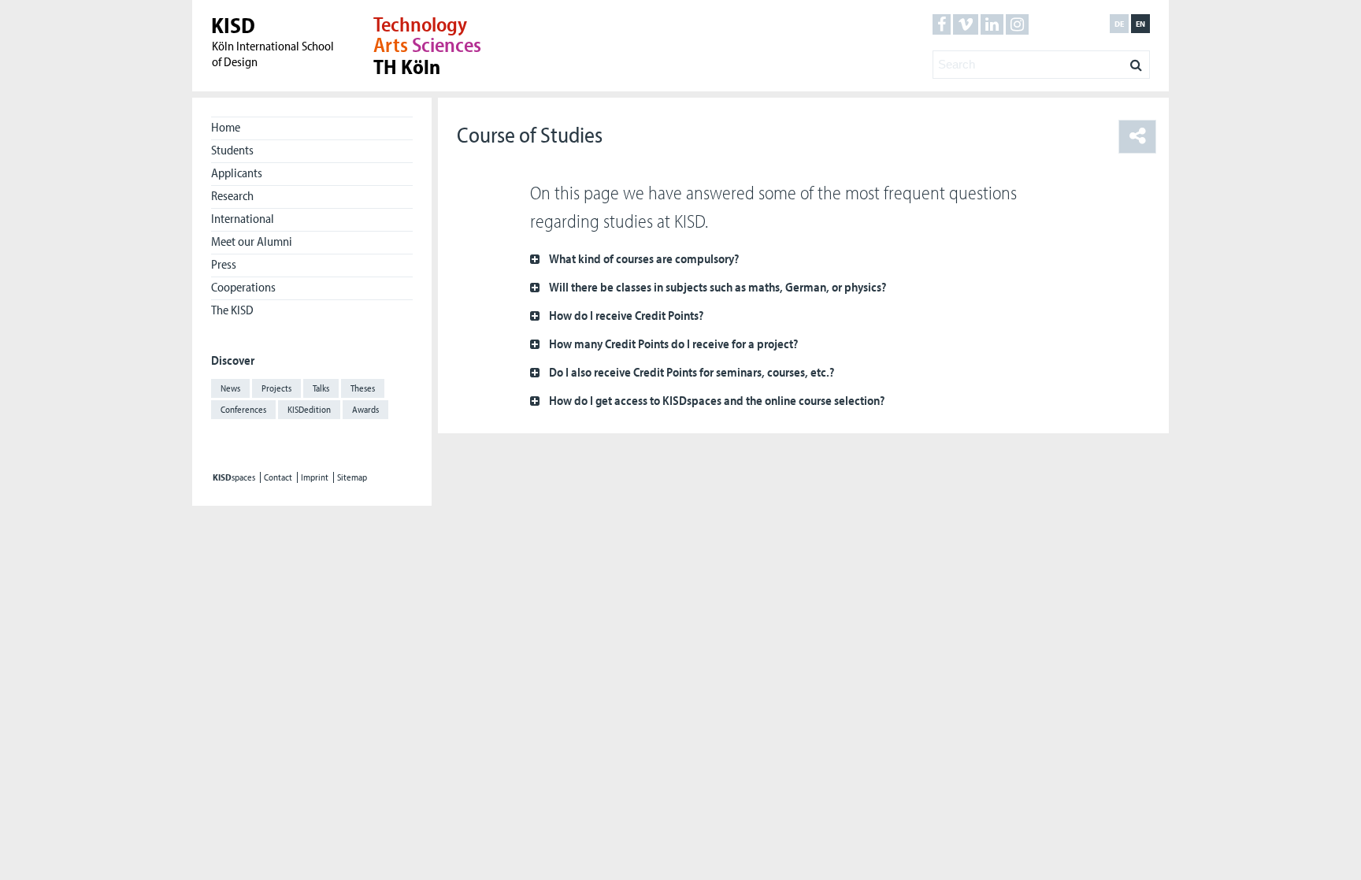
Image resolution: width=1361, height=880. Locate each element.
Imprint (314, 477)
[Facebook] (942, 24)
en (1140, 23)
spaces (234, 477)
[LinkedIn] (992, 24)
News (230, 388)
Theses (362, 388)
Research (232, 195)
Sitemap (352, 477)
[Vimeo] (965, 24)
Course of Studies (530, 134)
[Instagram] (1017, 24)
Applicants (236, 172)
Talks (321, 388)
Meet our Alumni (251, 241)
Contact (278, 477)
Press (223, 264)
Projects (276, 388)
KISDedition (309, 409)
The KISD (232, 309)
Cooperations (243, 287)
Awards (365, 409)
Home (225, 127)
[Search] (1136, 60)
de (1119, 23)
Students (232, 150)
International (242, 218)
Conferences (243, 409)
